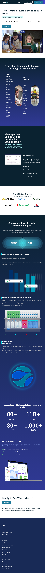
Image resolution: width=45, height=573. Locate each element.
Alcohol (4, 542)
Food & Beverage (6, 547)
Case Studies (5, 564)
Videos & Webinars (6, 568)
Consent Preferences (7, 532)
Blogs (3, 561)
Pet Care (4, 554)
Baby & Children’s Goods (7, 545)
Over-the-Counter (6, 552)
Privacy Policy (5, 534)
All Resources (5, 530)
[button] (7, 117)
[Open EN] (21, 2)
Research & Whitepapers (7, 566)
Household (4, 549)
